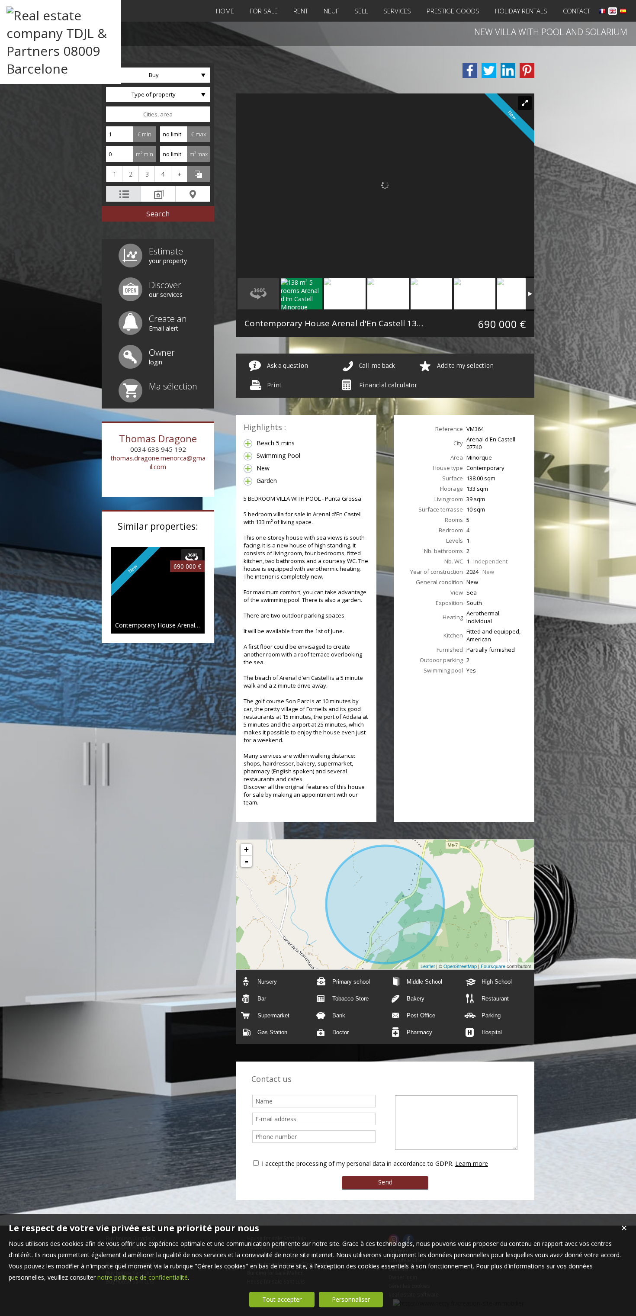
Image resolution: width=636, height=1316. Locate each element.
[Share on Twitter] (489, 70)
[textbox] (158, 114)
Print (274, 385)
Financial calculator (388, 385)
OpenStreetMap (460, 965)
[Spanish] (623, 12)
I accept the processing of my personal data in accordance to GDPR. (357, 1163)
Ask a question (287, 366)
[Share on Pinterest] (527, 70)
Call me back (377, 366)
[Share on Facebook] (470, 70)
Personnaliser (351, 1299)
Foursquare (493, 965)
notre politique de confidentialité (142, 1277)
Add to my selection (465, 366)
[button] (114, 174)
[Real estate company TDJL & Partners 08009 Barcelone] (60, 68)
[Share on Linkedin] (508, 70)
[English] (612, 12)
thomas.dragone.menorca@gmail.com (158, 462)
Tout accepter (282, 1299)
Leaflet (428, 965)
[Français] (602, 12)
